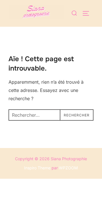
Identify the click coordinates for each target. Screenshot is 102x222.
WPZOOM (68, 167)
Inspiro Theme (37, 167)
